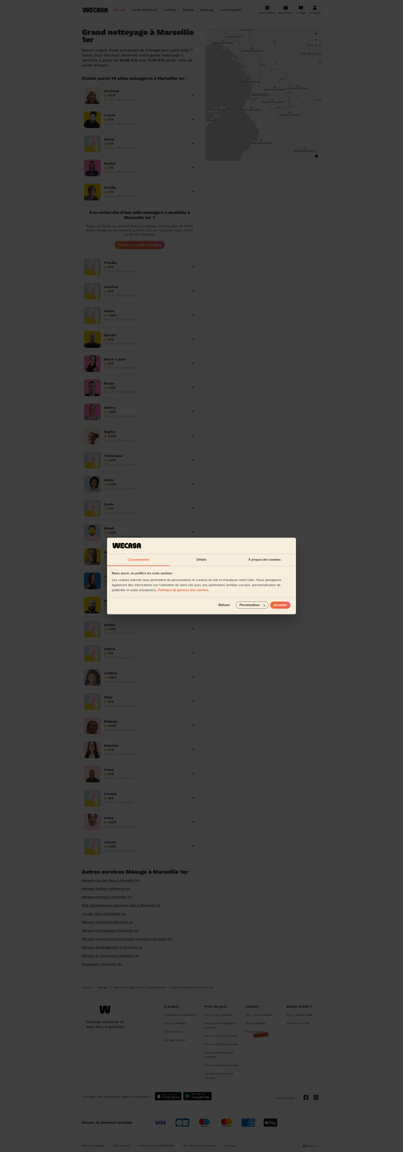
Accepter (280, 605)
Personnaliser (249, 605)
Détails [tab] (201, 559)
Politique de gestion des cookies (183, 590)
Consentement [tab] (138, 559)
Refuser (224, 605)
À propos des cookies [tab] (264, 559)
